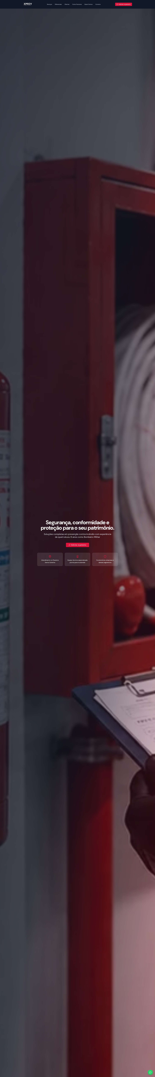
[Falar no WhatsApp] (150, 1072)
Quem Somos (88, 4)
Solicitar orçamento (125, 4)
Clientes (67, 4)
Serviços (49, 4)
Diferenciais (58, 4)
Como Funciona (77, 4)
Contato (98, 4)
